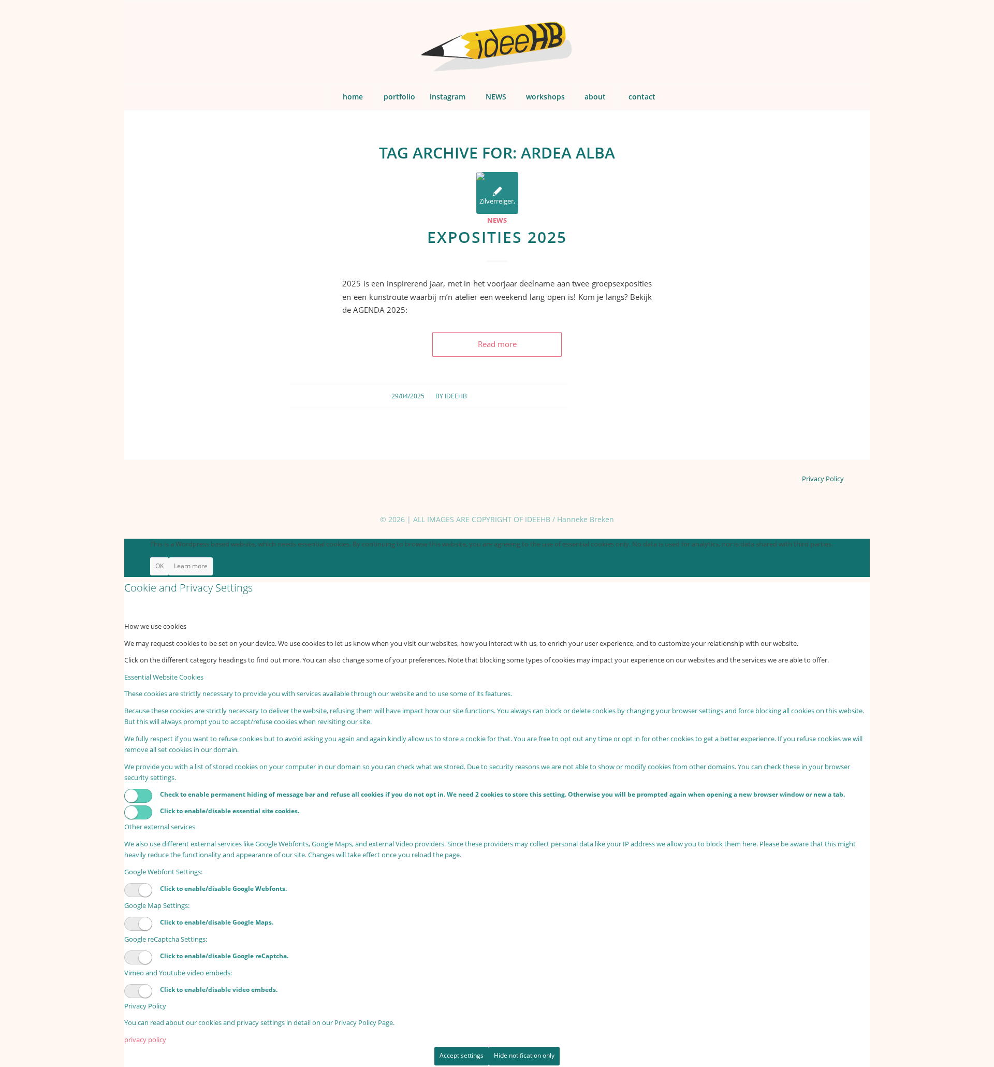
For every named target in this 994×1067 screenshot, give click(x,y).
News (497, 220)
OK (159, 565)
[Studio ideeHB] (497, 42)
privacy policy (145, 1039)
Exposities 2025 (497, 237)
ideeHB (456, 396)
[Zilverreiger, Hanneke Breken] (497, 193)
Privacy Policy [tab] (145, 1006)
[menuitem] (352, 97)
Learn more (191, 565)
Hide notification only (524, 1055)
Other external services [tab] (159, 826)
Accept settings (462, 1055)
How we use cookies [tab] (155, 626)
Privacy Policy (823, 478)
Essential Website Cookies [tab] (163, 677)
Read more (497, 344)
